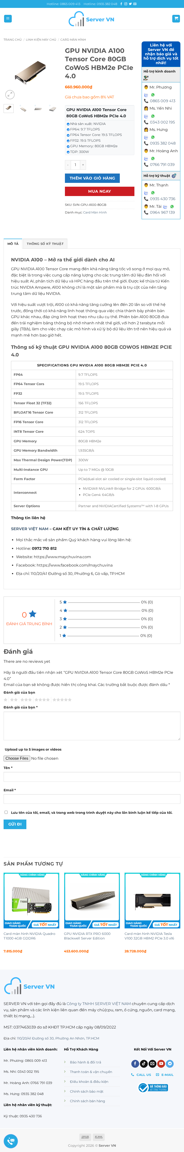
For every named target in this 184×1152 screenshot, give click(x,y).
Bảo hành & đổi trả (85, 1062)
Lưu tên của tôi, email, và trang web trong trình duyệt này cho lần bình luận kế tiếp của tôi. (91, 812)
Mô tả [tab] (12, 244)
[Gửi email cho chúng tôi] (134, 4)
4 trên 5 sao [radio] (41, 700)
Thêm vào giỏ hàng (92, 178)
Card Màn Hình (73, 39)
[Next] (50, 73)
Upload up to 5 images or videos (33, 749)
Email (10, 790)
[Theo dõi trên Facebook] (121, 4)
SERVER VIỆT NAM (29, 529)
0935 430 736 (162, 199)
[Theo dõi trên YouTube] (161, 1064)
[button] (8, 19)
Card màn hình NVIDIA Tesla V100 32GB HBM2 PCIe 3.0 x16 (149, 936)
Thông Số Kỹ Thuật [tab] (45, 244)
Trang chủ (13, 39)
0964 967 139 (162, 212)
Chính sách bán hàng (87, 1101)
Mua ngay (99, 191)
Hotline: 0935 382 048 (100, 4)
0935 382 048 (163, 143)
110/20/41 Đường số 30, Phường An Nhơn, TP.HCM (58, 1038)
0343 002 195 (162, 122)
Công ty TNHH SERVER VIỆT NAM (99, 1003)
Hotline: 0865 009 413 (63, 4)
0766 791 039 (162, 164)
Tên (8, 768)
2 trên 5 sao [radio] (13, 700)
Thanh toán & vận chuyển (91, 1072)
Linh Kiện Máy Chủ (41, 39)
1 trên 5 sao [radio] (4, 700)
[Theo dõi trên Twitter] (130, 4)
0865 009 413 (162, 101)
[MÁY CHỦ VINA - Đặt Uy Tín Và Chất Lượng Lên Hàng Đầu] (92, 19)
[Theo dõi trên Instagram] (125, 4)
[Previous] (10, 73)
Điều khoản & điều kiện (89, 1081)
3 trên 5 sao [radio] (25, 700)
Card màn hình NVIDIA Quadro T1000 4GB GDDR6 (29, 936)
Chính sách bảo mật (87, 1091)
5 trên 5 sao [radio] (61, 700)
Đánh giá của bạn (19, 692)
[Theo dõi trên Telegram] (170, 1064)
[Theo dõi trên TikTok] (144, 1064)
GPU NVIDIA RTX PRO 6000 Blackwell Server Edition (87, 936)
